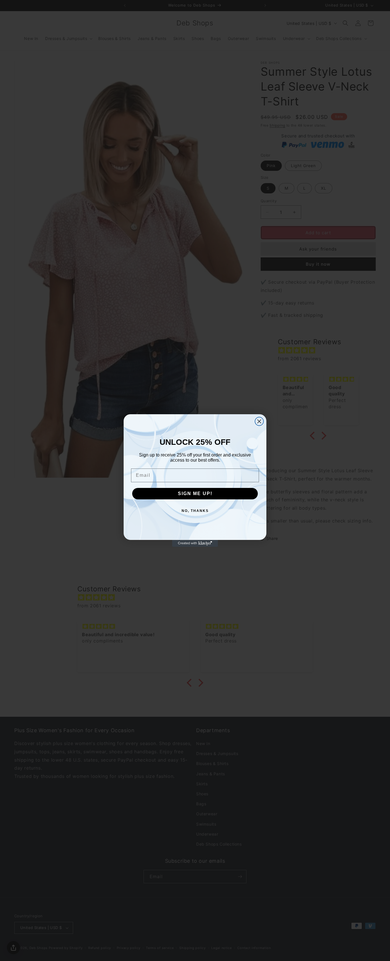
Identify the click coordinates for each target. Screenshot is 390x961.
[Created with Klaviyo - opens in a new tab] (195, 543)
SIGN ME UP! (195, 493)
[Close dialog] (259, 421)
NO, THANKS (195, 511)
